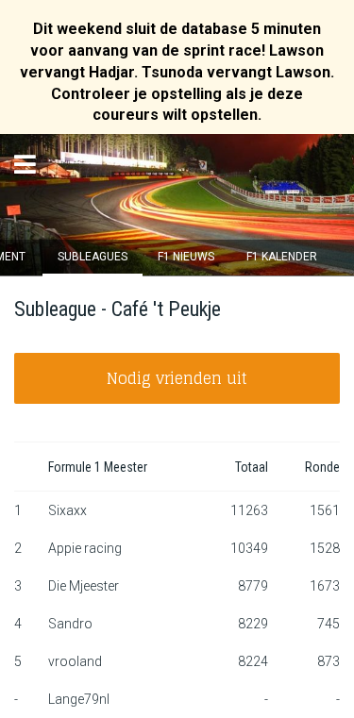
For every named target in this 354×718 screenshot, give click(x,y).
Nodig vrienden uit (177, 378)
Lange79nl (79, 699)
